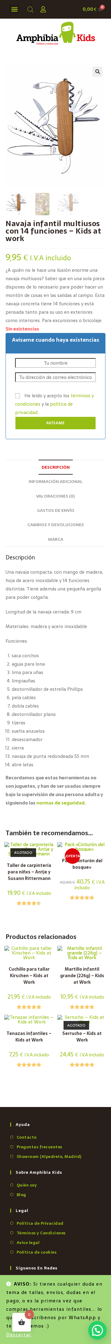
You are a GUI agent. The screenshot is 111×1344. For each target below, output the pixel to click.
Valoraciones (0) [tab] (55, 496)
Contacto (27, 1137)
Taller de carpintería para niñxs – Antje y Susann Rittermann (29, 872)
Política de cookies (36, 1252)
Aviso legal (28, 1242)
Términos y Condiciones (41, 1233)
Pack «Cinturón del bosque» (82, 864)
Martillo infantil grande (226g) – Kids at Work (82, 976)
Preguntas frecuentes (39, 1147)
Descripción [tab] (56, 467)
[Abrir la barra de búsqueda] (30, 9)
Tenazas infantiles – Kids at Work (28, 1036)
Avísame (55, 423)
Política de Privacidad (40, 1223)
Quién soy (27, 1185)
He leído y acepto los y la (54, 404)
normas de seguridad (60, 803)
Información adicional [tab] (56, 481)
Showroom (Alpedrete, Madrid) (49, 1156)
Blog (21, 1194)
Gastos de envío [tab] (55, 510)
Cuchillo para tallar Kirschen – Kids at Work (29, 976)
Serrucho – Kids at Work (82, 1036)
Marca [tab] (55, 539)
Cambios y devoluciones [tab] (55, 524)
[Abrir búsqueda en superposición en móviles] (28, 9)
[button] (14, 9)
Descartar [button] (18, 1334)
